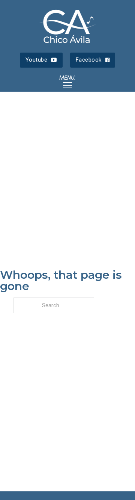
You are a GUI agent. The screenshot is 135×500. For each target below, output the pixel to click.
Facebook (89, 59)
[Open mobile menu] (67, 85)
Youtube (37, 59)
